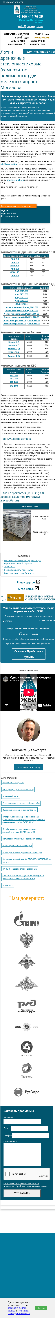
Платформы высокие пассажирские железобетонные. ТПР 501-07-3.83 (19, 830)
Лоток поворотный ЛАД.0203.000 (21, 310)
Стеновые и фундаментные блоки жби (21, 803)
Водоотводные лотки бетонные (19, 573)
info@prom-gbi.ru (30, 26)
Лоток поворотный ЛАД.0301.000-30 (21, 320)
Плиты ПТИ (7, 885)
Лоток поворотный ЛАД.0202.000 (21, 307)
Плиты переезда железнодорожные (19, 869)
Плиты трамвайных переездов (17, 845)
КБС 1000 (13, 382)
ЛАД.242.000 (21, 304)
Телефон (8, 1135)
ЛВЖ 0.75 (14, 266)
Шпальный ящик (10, 796)
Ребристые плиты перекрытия (18, 570)
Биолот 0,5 (13, 345)
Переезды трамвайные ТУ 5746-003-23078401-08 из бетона (26, 860)
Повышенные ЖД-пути (13, 782)
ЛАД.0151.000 (21, 301)
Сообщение (10, 1141)
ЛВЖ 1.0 (15, 269)
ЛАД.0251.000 (21, 294)
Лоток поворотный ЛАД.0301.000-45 (21, 324)
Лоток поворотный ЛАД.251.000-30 (21, 314)
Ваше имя (9, 1117)
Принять (41, 1308)
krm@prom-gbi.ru (15, 180)
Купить (29, 657)
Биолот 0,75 (14, 348)
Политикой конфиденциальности (19, 1312)
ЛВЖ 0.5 (15, 262)
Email (7, 1128)
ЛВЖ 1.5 (15, 275)
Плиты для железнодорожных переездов (22, 852)
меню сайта (13, 2)
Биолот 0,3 (13, 342)
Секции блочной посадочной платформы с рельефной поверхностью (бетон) (23, 877)
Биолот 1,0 (13, 352)
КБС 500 (14, 375)
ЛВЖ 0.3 (15, 259)
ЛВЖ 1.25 (14, 272)
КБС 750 (14, 379)
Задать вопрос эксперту (28, 767)
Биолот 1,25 (14, 356)
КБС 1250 (13, 386)
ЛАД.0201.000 (21, 297)
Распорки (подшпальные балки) (17, 789)
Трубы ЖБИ (9, 566)
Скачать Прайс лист (28, 651)
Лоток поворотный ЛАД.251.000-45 (21, 317)
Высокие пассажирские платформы (19, 810)
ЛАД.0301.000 (21, 291)
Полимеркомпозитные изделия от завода (22, 839)
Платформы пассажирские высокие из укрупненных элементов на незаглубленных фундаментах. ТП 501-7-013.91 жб (23, 820)
